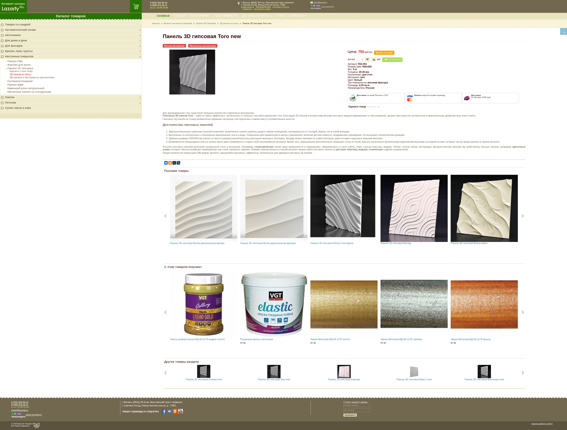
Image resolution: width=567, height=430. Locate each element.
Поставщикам (226, 15)
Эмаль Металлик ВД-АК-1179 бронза (471, 339)
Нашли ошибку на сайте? (542, 424)
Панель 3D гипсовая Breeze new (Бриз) (331, 243)
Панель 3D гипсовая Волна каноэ (469, 243)
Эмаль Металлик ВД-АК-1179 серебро (401, 339)
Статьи (179, 15)
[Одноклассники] (170, 163)
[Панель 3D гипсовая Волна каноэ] (484, 208)
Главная (163, 15)
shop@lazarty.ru (320, 2)
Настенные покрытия (19, 56)
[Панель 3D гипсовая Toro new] (192, 94)
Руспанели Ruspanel (20, 81)
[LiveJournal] (178, 163)
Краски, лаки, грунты (19, 51)
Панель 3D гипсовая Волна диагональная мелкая (197, 243)
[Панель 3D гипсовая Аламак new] (203, 377)
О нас (280, 15)
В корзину (395, 59)
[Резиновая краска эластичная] (273, 304)
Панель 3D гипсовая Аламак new (204, 379)
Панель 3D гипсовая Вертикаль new (484, 379)
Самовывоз (247, 9)
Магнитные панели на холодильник (29, 91)
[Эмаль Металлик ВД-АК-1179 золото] (344, 304)
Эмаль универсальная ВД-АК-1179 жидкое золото (197, 339)
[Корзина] (136, 6)
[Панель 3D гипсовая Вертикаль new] (484, 377)
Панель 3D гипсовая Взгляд (396, 243)
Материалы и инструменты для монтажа (32, 77)
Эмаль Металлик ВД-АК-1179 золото (330, 339)
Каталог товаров (71, 16)
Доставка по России (281, 7)
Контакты (298, 15)
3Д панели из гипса (20, 74)
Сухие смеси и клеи (18, 107)
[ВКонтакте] (166, 163)
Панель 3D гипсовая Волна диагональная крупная (268, 243)
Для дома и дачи (16, 40)
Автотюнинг (13, 35)
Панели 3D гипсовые (20, 68)
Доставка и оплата (257, 15)
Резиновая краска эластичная (256, 339)
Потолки (10, 102)
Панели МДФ (15, 84)
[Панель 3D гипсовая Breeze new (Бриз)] (344, 208)
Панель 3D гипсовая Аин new (274, 379)
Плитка (9, 97)
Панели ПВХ (15, 61)
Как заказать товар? (262, 9)
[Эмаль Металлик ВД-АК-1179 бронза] (484, 304)
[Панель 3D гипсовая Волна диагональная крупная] (273, 208)
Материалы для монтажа (203, 46)
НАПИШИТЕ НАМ (263, 7)
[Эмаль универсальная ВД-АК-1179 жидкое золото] (203, 304)
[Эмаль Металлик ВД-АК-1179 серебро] (414, 304)
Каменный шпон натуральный (25, 88)
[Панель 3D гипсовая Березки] (344, 377)
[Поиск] (563, 31)
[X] (174, 163)
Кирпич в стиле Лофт (21, 71)
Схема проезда (247, 7)
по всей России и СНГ (372, 95)
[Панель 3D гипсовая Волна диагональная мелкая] (203, 208)
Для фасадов (14, 45)
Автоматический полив (20, 29)
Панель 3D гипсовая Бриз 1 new (414, 379)
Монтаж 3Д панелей (174, 46)
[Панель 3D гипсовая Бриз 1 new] (414, 377)
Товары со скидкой (17, 24)
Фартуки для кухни (19, 64)
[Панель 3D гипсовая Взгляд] (414, 208)
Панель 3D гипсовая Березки (344, 379)
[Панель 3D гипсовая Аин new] (274, 377)
